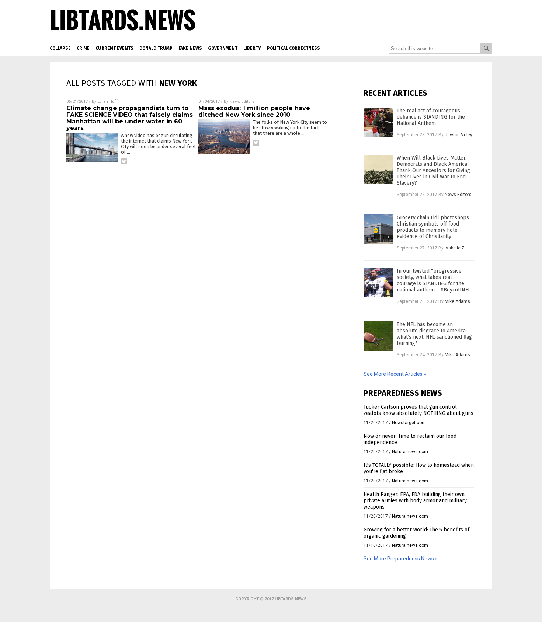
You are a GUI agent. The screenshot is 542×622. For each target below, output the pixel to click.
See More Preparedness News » (401, 559)
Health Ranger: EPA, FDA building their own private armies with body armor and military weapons (415, 500)
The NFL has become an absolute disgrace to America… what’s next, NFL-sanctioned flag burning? (434, 333)
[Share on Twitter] (124, 161)
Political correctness (293, 48)
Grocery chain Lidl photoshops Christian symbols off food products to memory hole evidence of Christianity (433, 227)
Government (222, 48)
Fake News (190, 48)
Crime (83, 48)
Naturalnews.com (410, 451)
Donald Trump (156, 48)
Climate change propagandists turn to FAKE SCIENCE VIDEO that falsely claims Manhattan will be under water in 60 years (129, 118)
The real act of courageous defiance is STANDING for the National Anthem (431, 117)
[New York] (123, 31)
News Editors (241, 101)
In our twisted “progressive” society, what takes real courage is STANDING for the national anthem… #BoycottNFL (433, 280)
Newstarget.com (409, 422)
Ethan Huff (107, 101)
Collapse (60, 48)
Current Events (114, 48)
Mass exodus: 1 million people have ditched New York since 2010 (254, 111)
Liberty (252, 48)
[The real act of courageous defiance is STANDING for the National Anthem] (378, 122)
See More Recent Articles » (395, 374)
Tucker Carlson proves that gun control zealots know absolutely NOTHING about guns (418, 410)
